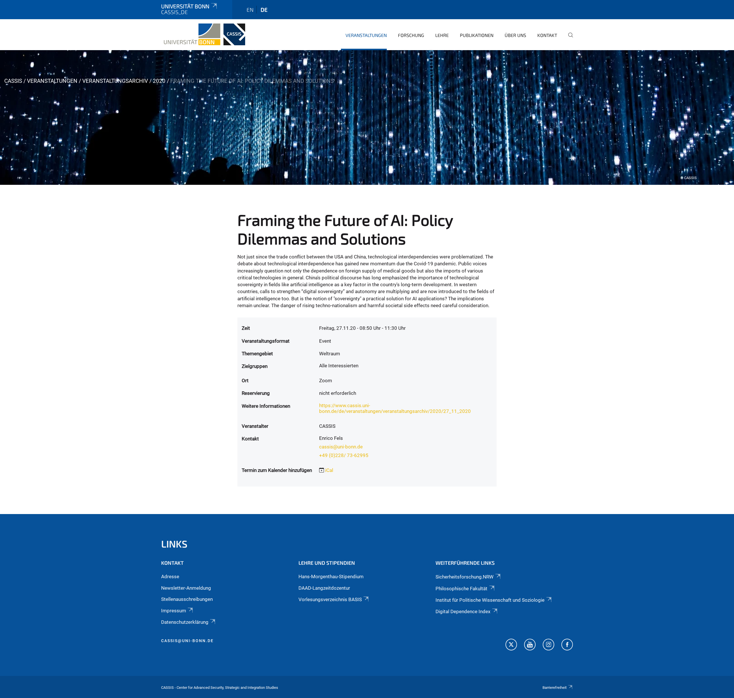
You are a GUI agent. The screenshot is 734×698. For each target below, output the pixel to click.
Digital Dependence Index (463, 611)
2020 (159, 81)
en (250, 9)
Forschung (411, 35)
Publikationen (476, 35)
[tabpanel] (367, 117)
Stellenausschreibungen (187, 599)
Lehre (442, 35)
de (264, 9)
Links (174, 544)
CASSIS (13, 81)
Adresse (170, 576)
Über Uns (515, 35)
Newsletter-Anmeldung (186, 588)
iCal (329, 470)
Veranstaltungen (366, 35)
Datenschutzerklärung (184, 622)
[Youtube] (530, 645)
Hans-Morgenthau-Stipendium (331, 576)
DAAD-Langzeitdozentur (324, 588)
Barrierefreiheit (554, 687)
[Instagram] (548, 645)
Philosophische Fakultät (461, 588)
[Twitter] (511, 645)
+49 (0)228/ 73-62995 (343, 455)
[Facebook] (567, 645)
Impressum (173, 610)
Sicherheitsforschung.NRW (464, 577)
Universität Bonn (185, 6)
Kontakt (547, 35)
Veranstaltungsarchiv (115, 81)
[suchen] (568, 39)
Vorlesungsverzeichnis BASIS (330, 599)
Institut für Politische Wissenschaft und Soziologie (490, 600)
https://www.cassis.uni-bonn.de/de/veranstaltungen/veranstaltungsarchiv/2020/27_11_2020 (395, 408)
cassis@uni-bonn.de (341, 447)
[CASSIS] (203, 34)
